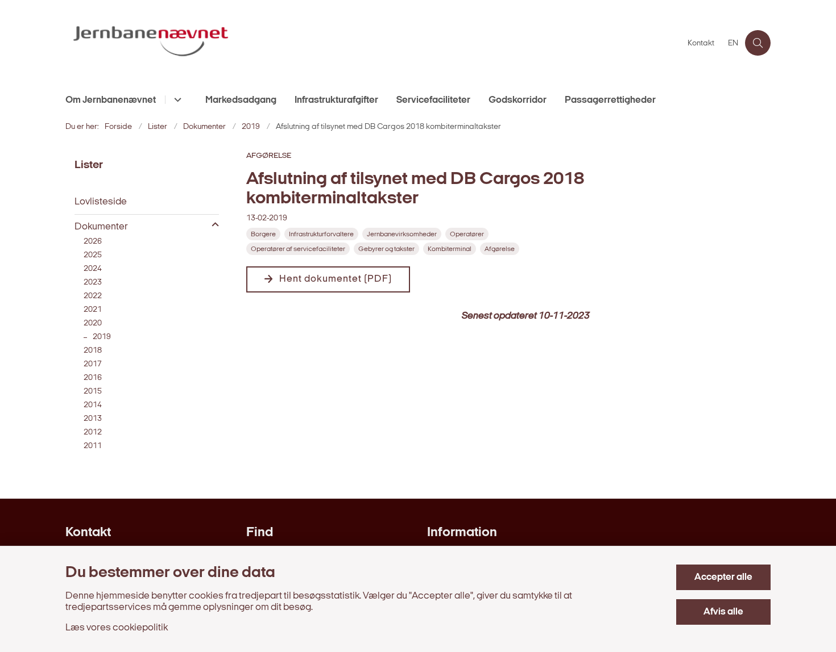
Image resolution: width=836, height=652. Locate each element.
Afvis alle (723, 612)
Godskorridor (518, 100)
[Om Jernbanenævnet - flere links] (176, 99)
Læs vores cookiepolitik (116, 628)
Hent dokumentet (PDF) (335, 279)
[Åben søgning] (758, 43)
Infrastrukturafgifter (336, 100)
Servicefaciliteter (433, 100)
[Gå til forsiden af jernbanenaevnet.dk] (373, 43)
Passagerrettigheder (610, 100)
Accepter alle (723, 577)
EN (733, 44)
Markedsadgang (240, 100)
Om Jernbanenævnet (110, 100)
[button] (212, 225)
